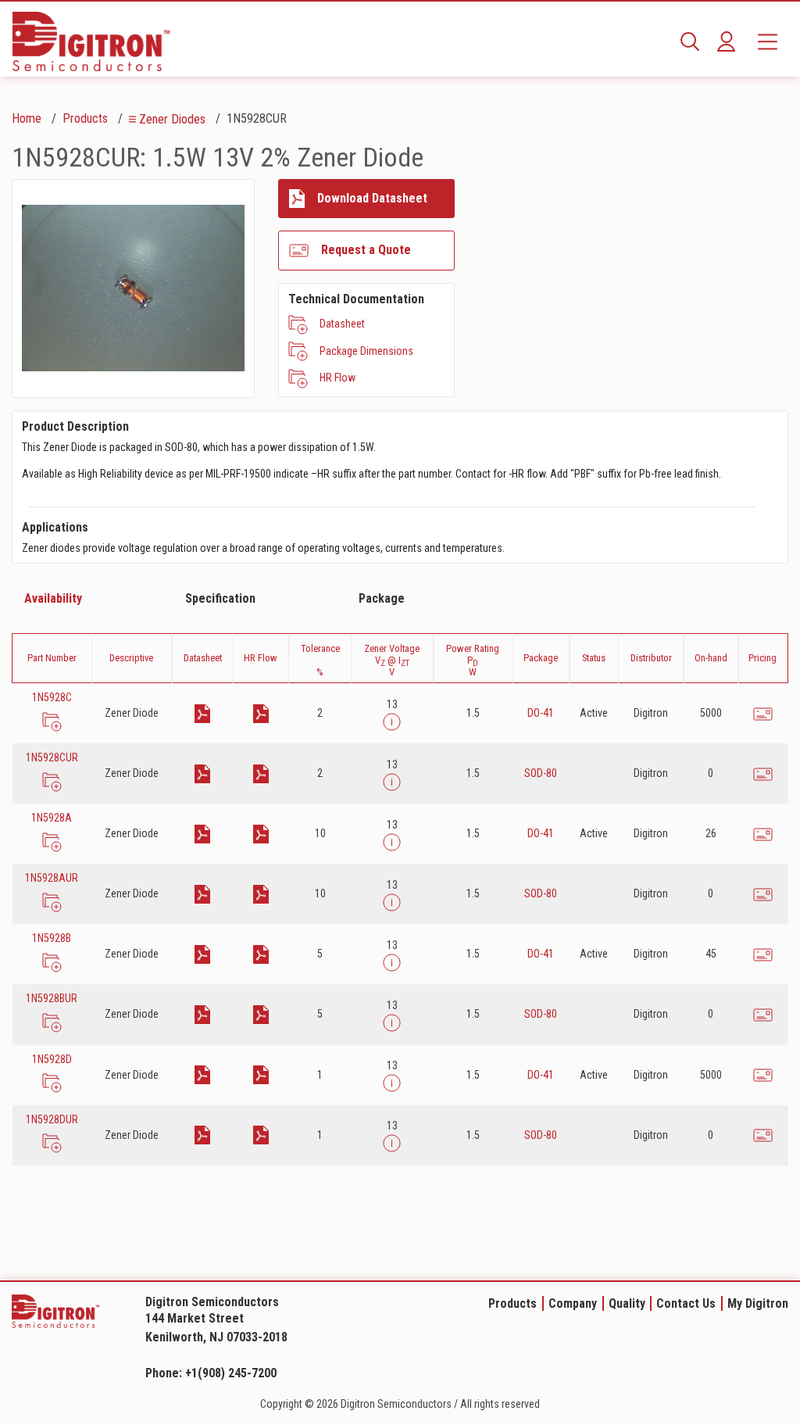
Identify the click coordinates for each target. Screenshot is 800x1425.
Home (26, 118)
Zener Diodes (172, 119)
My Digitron (757, 1303)
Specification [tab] (220, 598)
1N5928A (51, 817)
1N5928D (52, 1059)
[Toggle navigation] (768, 41)
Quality (627, 1303)
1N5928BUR (51, 998)
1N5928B (51, 938)
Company (572, 1303)
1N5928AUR (51, 878)
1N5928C (52, 697)
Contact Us (686, 1303)
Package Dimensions (366, 351)
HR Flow (337, 377)
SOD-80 (540, 773)
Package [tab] (382, 598)
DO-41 (540, 713)
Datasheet (342, 323)
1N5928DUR (52, 1119)
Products (85, 118)
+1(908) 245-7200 (231, 1373)
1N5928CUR (52, 757)
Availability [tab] (53, 598)
